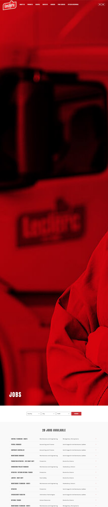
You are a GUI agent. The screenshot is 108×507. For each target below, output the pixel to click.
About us (22, 4)
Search (76, 414)
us (103, 4)
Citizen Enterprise (73, 4)
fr (99, 4)
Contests (45, 4)
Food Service (61, 4)
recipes (38, 4)
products (30, 4)
